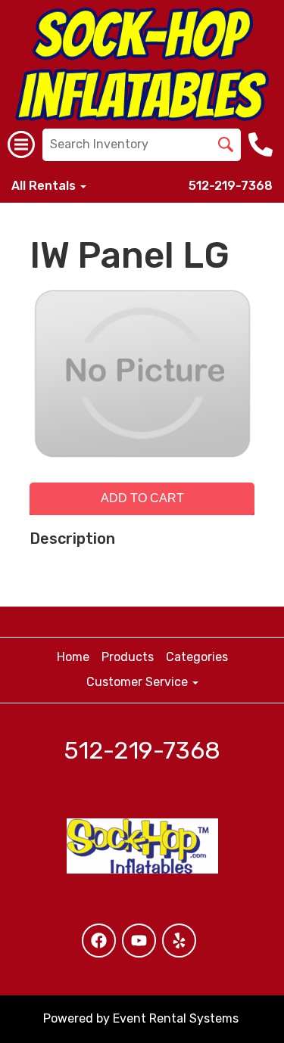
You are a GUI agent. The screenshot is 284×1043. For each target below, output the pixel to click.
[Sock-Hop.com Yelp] (179, 940)
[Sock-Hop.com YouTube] (139, 940)
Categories (197, 657)
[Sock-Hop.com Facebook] (99, 940)
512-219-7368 (231, 185)
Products (127, 657)
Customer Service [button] (138, 682)
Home (73, 657)
